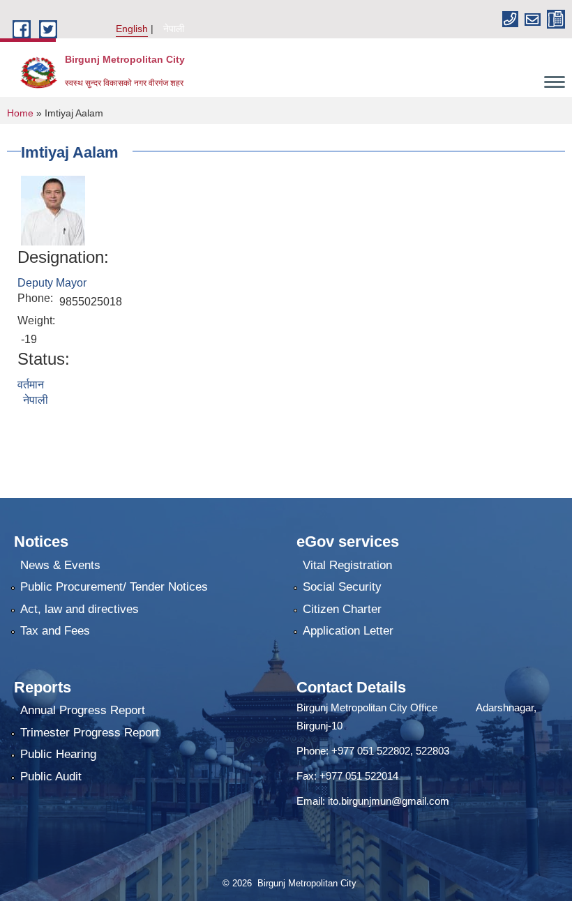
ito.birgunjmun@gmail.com (388, 801)
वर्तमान (30, 385)
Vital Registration (347, 565)
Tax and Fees (55, 630)
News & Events (60, 565)
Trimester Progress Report (89, 732)
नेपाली (173, 28)
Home (20, 113)
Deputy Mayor (51, 283)
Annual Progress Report (82, 710)
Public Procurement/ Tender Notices (114, 586)
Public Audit (51, 776)
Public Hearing (58, 754)
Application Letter (348, 630)
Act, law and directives (79, 609)
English (132, 28)
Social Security (342, 586)
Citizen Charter (342, 609)
